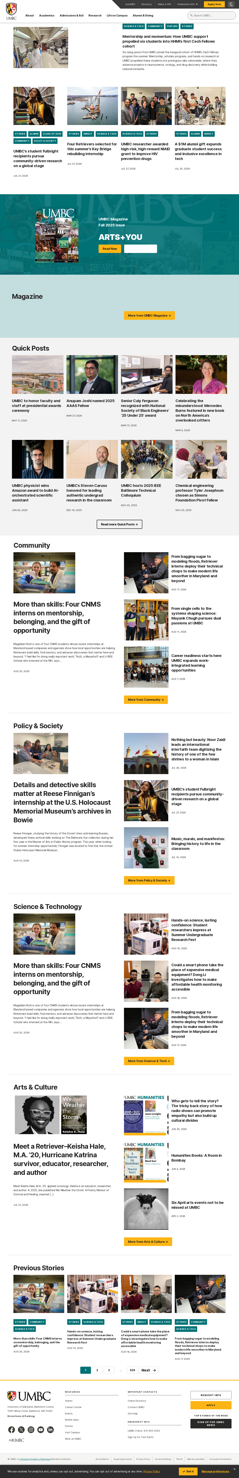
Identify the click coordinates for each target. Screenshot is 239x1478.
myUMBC (130, 4)
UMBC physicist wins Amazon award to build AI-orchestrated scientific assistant (35, 492)
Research (95, 15)
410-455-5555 (152, 1430)
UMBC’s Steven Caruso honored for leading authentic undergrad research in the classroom (89, 492)
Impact (88, 133)
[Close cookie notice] (234, 1469)
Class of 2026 (52, 133)
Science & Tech (133, 26)
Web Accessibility (197, 1459)
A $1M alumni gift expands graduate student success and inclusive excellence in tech (198, 151)
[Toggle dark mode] (231, 4)
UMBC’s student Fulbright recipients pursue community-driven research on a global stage (37, 158)
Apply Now (214, 4)
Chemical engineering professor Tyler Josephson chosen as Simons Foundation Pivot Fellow (200, 492)
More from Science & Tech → (149, 1061)
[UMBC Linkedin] (50, 1430)
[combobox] (211, 15)
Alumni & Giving (143, 15)
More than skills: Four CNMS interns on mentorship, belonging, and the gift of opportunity (57, 617)
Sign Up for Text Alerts (140, 1437)
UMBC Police (135, 1430)
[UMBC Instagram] (31, 1430)
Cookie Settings (163, 1459)
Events (69, 1413)
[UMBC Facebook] (11, 1430)
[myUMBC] (16, 1440)
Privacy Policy (151, 1471)
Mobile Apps (72, 1419)
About (29, 15)
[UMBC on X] (21, 1430)
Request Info (211, 1395)
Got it (190, 1471)
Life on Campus (117, 15)
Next (149, 1370)
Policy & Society (45, 141)
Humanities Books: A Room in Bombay (196, 1158)
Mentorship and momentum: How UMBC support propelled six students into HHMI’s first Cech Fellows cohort (168, 41)
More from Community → (146, 699)
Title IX (180, 1459)
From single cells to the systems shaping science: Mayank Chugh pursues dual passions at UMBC (196, 615)
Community (155, 26)
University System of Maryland (35, 1459)
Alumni (34, 133)
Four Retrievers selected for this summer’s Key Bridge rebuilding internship (92, 149)
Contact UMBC (136, 1407)
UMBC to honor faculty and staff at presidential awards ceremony (36, 406)
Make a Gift (164, 4)
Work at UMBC (73, 1438)
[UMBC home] (8, 11)
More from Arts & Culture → (148, 1242)
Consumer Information (220, 1459)
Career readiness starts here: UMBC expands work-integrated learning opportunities (196, 662)
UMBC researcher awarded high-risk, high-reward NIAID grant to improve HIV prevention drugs (145, 151)
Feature (172, 26)
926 (132, 1370)
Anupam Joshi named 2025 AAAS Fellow (90, 403)
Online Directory (137, 1400)
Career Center (73, 1407)
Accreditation (102, 1459)
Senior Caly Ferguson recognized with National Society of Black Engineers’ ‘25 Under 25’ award (145, 408)
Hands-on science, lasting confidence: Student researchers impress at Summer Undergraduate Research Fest (194, 930)
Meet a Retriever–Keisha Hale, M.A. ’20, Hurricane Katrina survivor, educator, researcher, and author (60, 1159)
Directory (147, 4)
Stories (187, 26)
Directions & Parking (21, 1416)
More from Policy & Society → (149, 880)
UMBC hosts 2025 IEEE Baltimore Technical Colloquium (141, 490)
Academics (47, 15)
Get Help (133, 1413)
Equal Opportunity (124, 1459)
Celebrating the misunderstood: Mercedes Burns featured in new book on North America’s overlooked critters (200, 410)
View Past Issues (140, 249)
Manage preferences (215, 1471)
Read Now (110, 249)
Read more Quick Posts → (119, 524)
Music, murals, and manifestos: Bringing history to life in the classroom (198, 844)
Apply (211, 1405)
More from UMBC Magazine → (149, 315)
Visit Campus (72, 1432)
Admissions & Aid (71, 15)
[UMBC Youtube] (41, 1430)
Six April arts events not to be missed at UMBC (197, 1205)
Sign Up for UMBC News (210, 1424)
